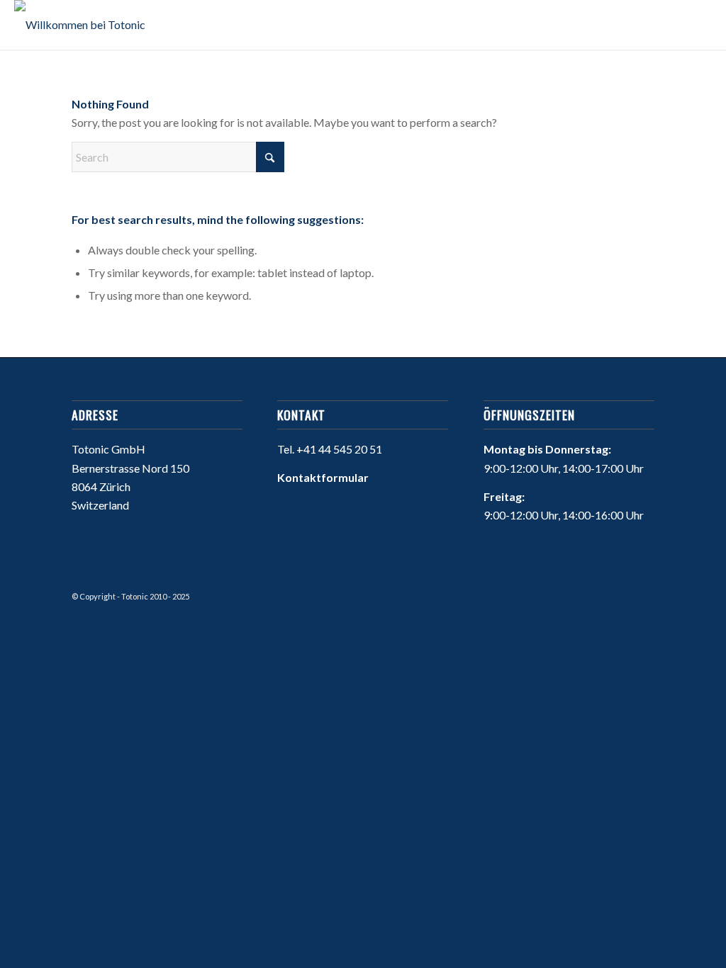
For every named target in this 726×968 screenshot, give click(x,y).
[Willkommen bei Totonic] (79, 25)
